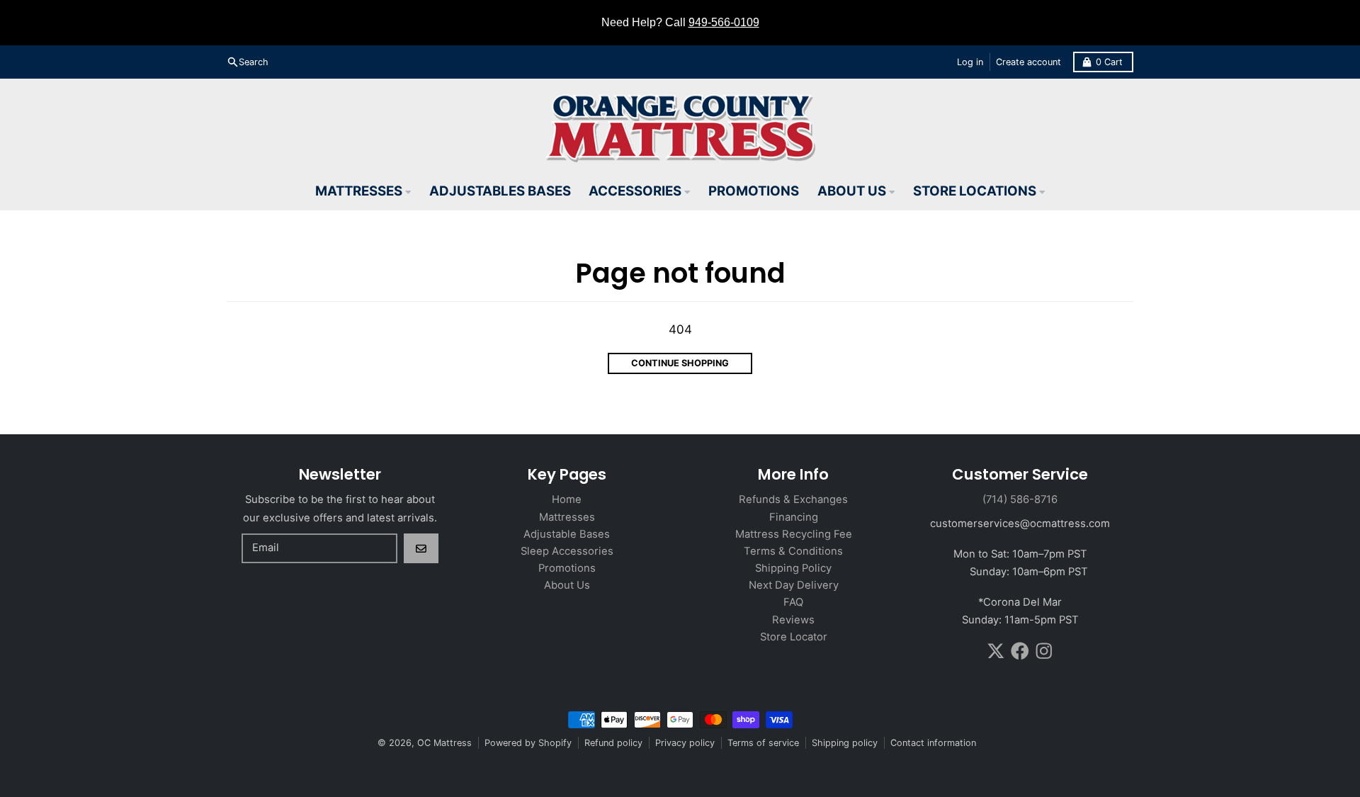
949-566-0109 (723, 22)
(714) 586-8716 (1020, 499)
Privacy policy (685, 742)
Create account (1028, 62)
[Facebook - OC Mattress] (1020, 651)
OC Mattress (444, 742)
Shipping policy (845, 742)
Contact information (933, 742)
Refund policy (613, 742)
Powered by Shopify (528, 742)
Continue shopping (680, 363)
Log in (970, 62)
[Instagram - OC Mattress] (1044, 651)
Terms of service (763, 742)
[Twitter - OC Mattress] (996, 651)
